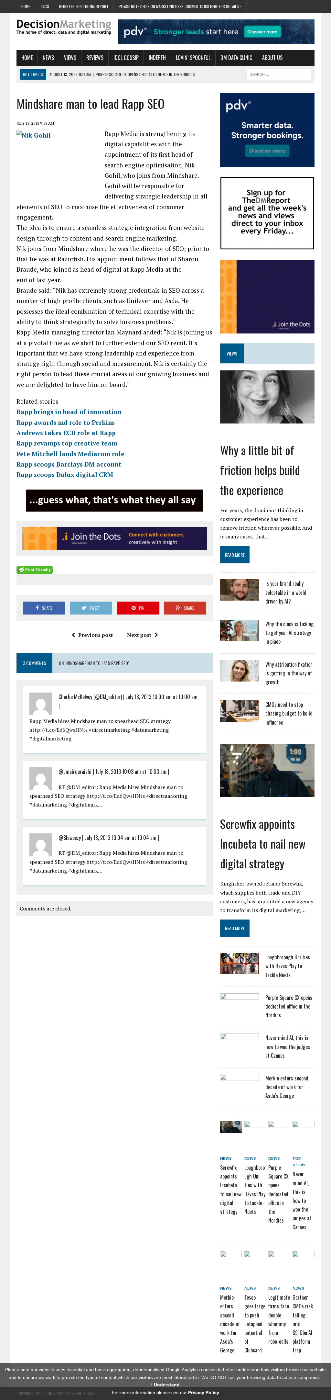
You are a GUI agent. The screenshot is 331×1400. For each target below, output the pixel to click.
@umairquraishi (75, 771)
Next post (139, 634)
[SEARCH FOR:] (279, 73)
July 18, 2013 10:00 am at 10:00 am (162, 697)
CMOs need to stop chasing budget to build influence (289, 713)
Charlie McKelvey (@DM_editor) (90, 697)
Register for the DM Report (84, 6)
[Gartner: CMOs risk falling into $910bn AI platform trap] (303, 1258)
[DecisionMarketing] (63, 27)
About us (272, 58)
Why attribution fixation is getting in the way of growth (289, 673)
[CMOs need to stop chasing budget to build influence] (239, 717)
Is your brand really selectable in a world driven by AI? (285, 592)
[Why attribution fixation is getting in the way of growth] (239, 677)
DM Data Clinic (236, 58)
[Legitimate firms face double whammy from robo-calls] (279, 1258)
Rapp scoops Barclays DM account (68, 464)
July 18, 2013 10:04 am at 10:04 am (120, 837)
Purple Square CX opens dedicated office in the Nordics (288, 1006)
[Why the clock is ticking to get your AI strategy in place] (239, 636)
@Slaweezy (70, 837)
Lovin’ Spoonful (193, 58)
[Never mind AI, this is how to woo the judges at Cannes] (239, 1050)
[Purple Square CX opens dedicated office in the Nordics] (239, 1010)
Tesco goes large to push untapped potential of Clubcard (254, 1323)
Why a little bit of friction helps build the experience (260, 469)
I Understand (165, 1384)
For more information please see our (165, 1392)
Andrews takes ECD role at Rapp (66, 433)
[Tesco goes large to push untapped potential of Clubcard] (255, 1258)
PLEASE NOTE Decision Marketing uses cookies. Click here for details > (180, 6)
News (48, 58)
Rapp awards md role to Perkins (65, 422)
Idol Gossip (126, 58)
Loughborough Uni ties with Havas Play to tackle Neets (287, 965)
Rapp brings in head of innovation (69, 412)
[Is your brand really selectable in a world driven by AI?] (239, 596)
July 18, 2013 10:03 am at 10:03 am (130, 771)
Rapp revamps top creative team (66, 443)
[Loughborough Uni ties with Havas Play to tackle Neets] (239, 970)
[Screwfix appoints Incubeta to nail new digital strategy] (267, 792)
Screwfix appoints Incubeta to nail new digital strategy (262, 843)
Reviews (94, 58)
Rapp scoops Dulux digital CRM (64, 474)
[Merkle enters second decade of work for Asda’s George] (239, 1091)
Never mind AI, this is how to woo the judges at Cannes (287, 1046)
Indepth (157, 58)
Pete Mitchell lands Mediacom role (70, 454)
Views (70, 58)
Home (25, 6)
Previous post (95, 634)
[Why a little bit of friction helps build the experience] (267, 419)
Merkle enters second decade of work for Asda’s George (286, 1087)
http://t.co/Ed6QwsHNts (58, 729)
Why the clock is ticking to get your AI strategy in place (289, 632)
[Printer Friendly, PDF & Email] (34, 570)
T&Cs (44, 6)
